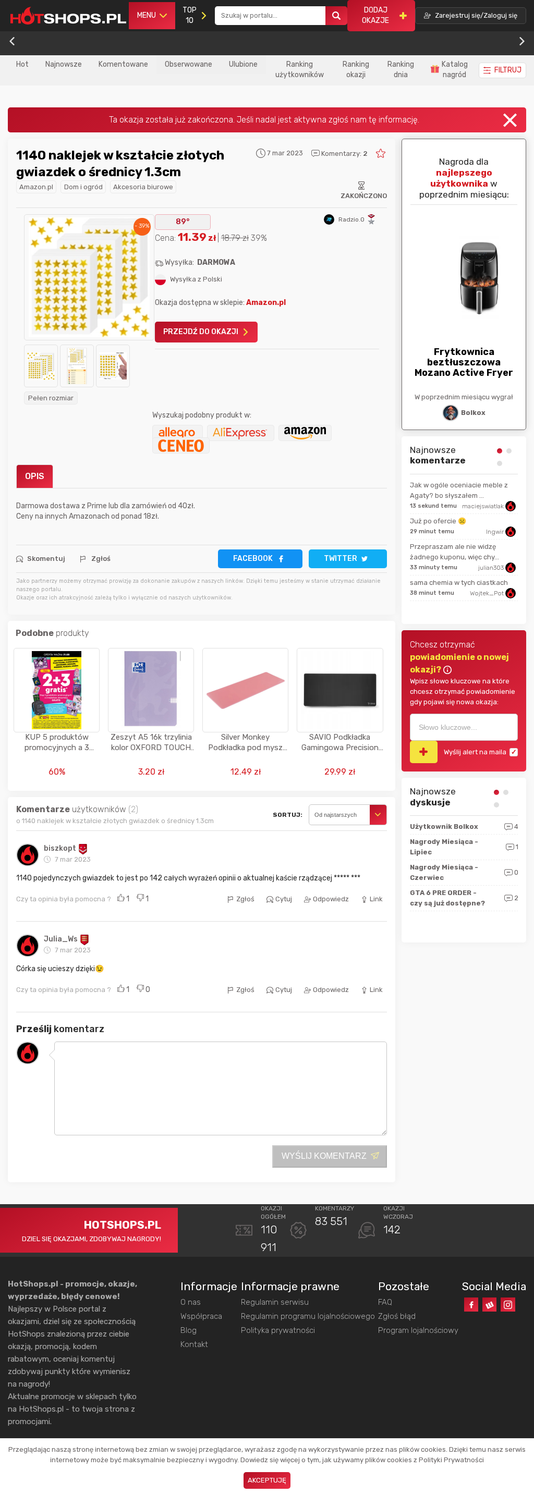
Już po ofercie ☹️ (438, 521)
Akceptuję (267, 1480)
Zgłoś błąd (397, 1316)
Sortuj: (287, 814)
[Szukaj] (336, 16)
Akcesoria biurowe (143, 187)
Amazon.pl (36, 187)
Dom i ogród (83, 187)
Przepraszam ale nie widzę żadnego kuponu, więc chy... (454, 552)
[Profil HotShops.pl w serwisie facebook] (471, 1304)
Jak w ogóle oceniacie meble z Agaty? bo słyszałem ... (459, 490)
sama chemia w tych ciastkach (459, 582)
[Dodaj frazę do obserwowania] (424, 752)
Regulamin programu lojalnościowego (308, 1316)
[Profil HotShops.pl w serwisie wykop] (489, 1304)
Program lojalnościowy (418, 1330)
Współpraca (201, 1316)
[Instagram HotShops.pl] (508, 1304)
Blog (188, 1330)
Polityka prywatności (278, 1330)
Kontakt (194, 1344)
